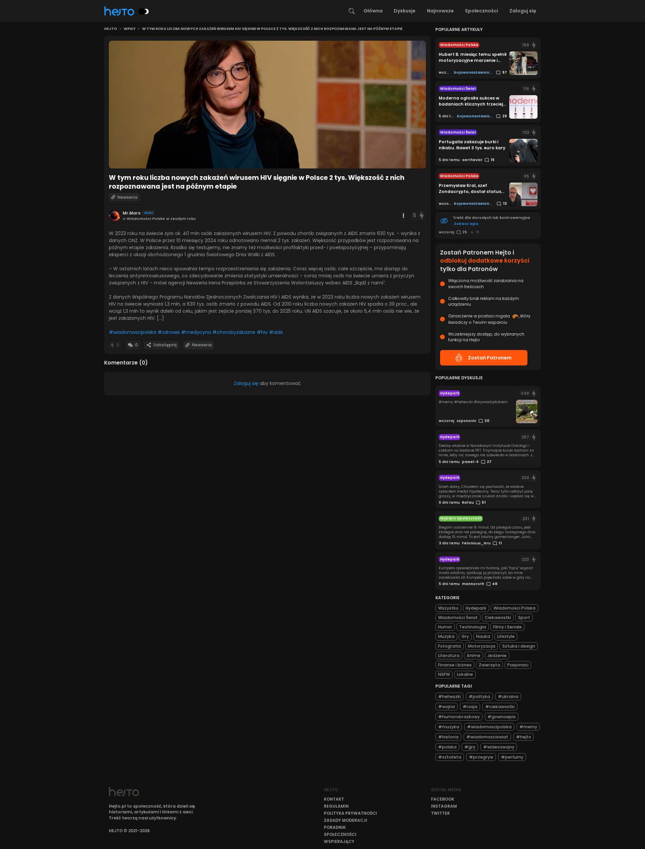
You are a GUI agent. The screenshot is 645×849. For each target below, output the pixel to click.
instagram (444, 806)
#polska (447, 746)
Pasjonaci (517, 665)
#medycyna (196, 332)
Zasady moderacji (345, 820)
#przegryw (481, 757)
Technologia (472, 627)
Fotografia (449, 646)
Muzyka (446, 636)
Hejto (110, 29)
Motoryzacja (481, 646)
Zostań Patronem (490, 357)
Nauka (483, 636)
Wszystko (448, 608)
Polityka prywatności (350, 813)
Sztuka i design (518, 646)
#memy (528, 726)
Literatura (449, 655)
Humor (445, 627)
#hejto (523, 736)
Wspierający (339, 841)
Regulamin (336, 806)
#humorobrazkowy (459, 716)
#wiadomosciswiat (487, 736)
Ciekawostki (498, 617)
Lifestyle (506, 636)
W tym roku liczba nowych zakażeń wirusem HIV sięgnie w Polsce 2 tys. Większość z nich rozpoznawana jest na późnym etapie (272, 29)
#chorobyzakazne (233, 332)
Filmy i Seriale (507, 627)
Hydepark (476, 608)
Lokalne (465, 674)
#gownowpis (501, 716)
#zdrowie (169, 332)
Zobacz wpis (466, 223)
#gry (469, 746)
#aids (276, 332)
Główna (373, 10)
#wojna (446, 706)
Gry (465, 636)
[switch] (143, 11)
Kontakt (334, 799)
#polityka (479, 696)
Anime (473, 655)
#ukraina (508, 696)
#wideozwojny (498, 746)
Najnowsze (440, 10)
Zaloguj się (522, 10)
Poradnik (335, 827)
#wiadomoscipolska (132, 332)
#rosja (470, 706)
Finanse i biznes (455, 665)
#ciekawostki (500, 706)
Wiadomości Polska (514, 608)
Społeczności (481, 10)
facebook (442, 799)
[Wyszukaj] (351, 11)
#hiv (262, 332)
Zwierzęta (489, 665)
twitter (440, 813)
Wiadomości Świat (458, 617)
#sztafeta (449, 757)
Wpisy (129, 29)
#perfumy (512, 757)
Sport (524, 617)
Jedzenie (497, 655)
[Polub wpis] (421, 216)
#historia (448, 736)
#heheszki (449, 696)
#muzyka (448, 726)
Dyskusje (405, 10)
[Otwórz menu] (403, 215)
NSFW (444, 674)
